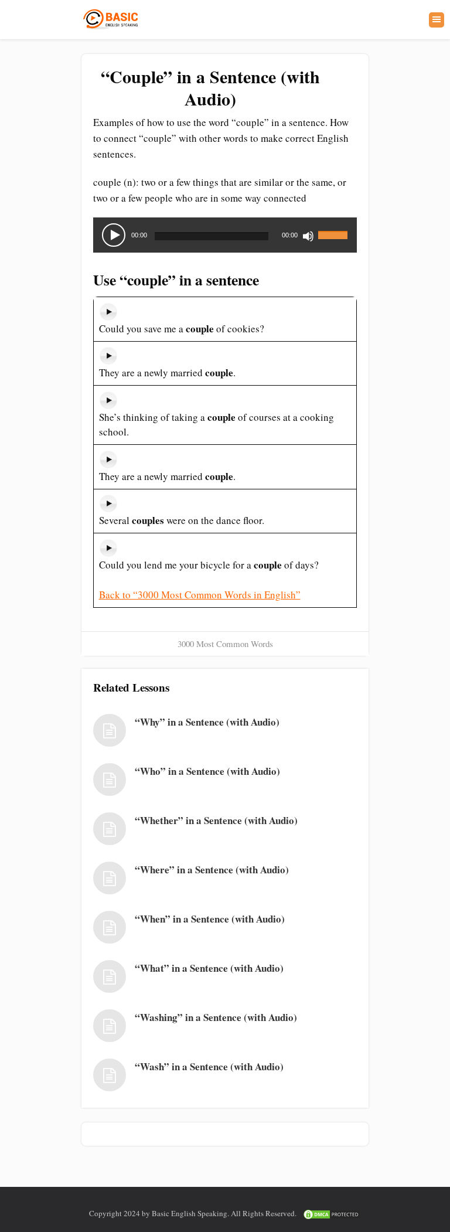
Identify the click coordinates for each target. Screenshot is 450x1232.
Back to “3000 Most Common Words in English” (200, 594)
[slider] (334, 228)
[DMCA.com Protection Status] (331, 1213)
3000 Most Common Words (225, 643)
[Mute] (308, 236)
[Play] (113, 235)
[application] (225, 235)
